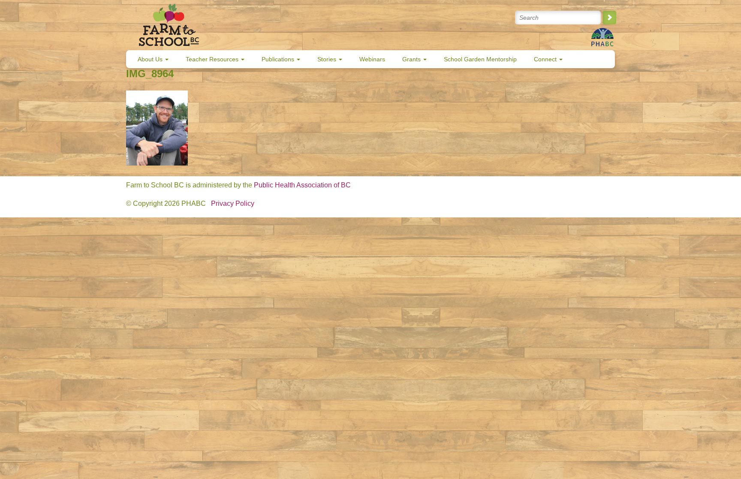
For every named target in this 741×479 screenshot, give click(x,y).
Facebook (452, 17)
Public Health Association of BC (302, 185)
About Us (151, 59)
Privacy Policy (232, 203)
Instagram (489, 17)
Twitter (433, 17)
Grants (412, 59)
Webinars (372, 59)
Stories (327, 59)
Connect (546, 59)
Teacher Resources (213, 59)
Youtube (470, 17)
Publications (279, 59)
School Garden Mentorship (480, 59)
